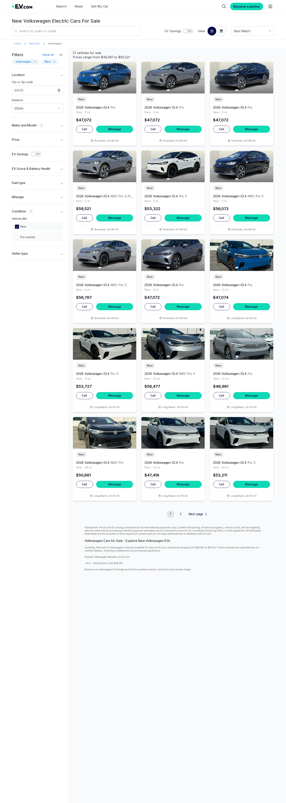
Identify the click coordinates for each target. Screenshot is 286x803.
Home (17, 43)
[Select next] (130, 76)
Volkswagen (55, 43)
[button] (212, 31)
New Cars (34, 43)
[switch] (188, 31)
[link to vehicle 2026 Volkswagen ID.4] (104, 77)
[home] (22, 6)
